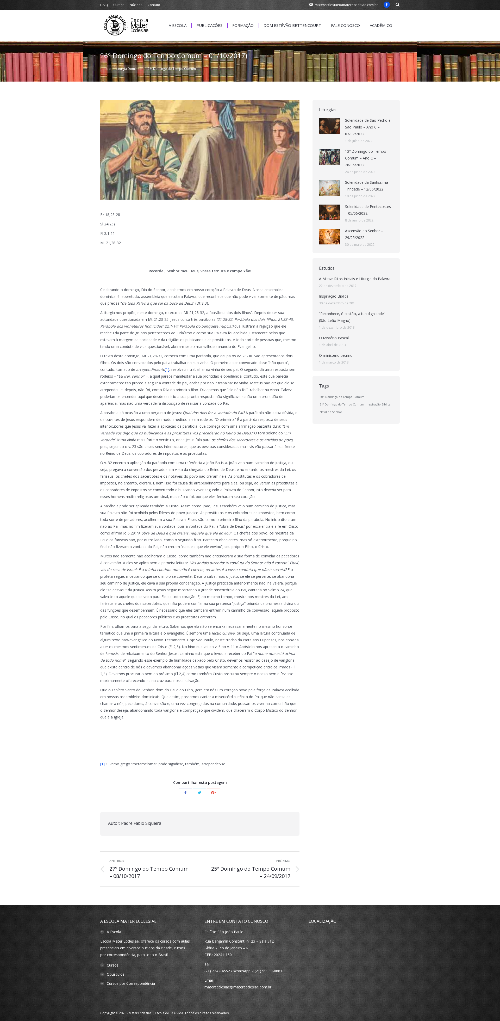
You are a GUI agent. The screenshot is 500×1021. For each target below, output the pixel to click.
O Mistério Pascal (334, 337)
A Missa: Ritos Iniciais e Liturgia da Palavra (354, 278)
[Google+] (213, 792)
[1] (167, 369)
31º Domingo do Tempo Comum (342, 404)
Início (107, 68)
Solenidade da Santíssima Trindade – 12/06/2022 (366, 186)
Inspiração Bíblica (333, 296)
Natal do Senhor (331, 412)
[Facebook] (387, 5)
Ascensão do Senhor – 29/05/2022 (364, 234)
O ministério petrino (336, 355)
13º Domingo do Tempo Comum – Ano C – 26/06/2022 (365, 158)
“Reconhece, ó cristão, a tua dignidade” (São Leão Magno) (352, 317)
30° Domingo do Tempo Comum (342, 397)
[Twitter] (199, 792)
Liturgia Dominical (129, 68)
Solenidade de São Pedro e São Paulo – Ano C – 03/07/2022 (368, 127)
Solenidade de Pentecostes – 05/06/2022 (368, 210)
